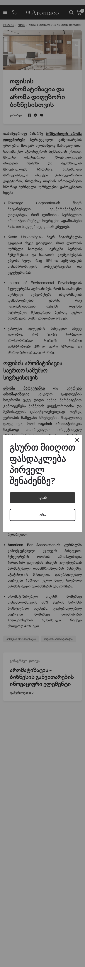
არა (42, 515)
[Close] (77, 440)
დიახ (43, 497)
